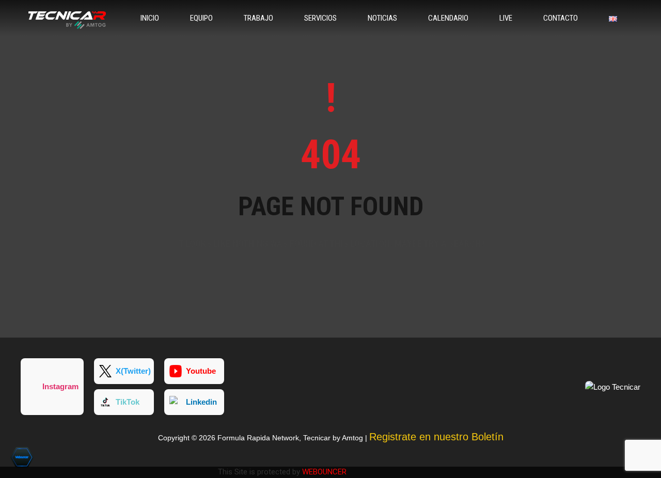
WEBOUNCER (324, 471)
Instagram (60, 386)
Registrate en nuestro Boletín (436, 436)
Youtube (201, 371)
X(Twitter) (133, 371)
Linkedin (201, 401)
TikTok (127, 401)
